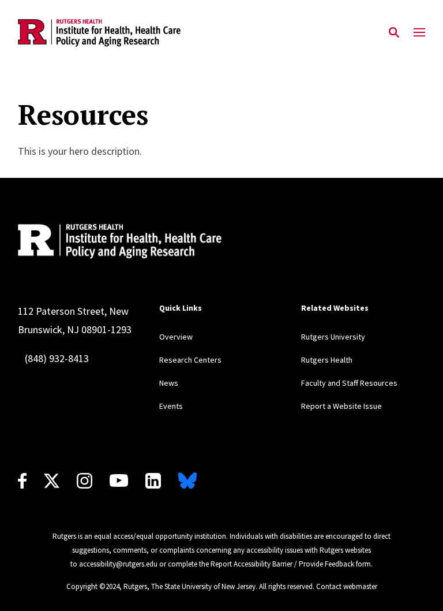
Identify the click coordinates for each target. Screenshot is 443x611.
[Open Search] (394, 33)
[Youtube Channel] (119, 480)
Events (171, 406)
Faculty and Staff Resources (349, 383)
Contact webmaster (346, 586)
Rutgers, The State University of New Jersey (189, 586)
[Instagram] (84, 481)
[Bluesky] (187, 480)
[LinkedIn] (153, 481)
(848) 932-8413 (57, 358)
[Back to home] (171, 241)
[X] (51, 481)
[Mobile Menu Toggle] (419, 33)
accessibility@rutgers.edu (118, 564)
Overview (176, 336)
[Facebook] (22, 481)
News (168, 383)
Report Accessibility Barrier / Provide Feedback (282, 564)
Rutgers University (333, 336)
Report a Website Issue (341, 406)
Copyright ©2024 (92, 586)
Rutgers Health (326, 360)
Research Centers (190, 360)
